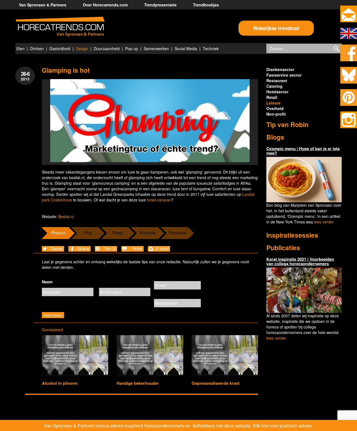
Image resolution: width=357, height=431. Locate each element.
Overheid (275, 108)
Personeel (178, 232)
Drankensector (280, 69)
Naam (47, 281)
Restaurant (276, 80)
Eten (20, 48)
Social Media (186, 48)
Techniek (211, 48)
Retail (271, 97)
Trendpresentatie (160, 5)
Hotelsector (277, 91)
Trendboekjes (206, 5)
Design (82, 48)
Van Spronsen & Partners (42, 5)
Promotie (148, 232)
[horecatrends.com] (60, 26)
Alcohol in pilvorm (60, 383)
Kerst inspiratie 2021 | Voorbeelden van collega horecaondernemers (300, 261)
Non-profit (276, 114)
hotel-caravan (159, 200)
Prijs (88, 232)
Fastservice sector (283, 75)
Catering (274, 86)
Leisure (273, 103)
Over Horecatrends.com (105, 5)
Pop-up (131, 48)
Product (58, 232)
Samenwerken (156, 48)
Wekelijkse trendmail (276, 28)
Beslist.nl (66, 216)
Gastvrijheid (59, 48)
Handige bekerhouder (138, 383)
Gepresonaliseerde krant (216, 383)
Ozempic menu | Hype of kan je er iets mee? (303, 150)
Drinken (37, 48)
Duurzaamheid (107, 48)
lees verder (324, 222)
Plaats (117, 232)
